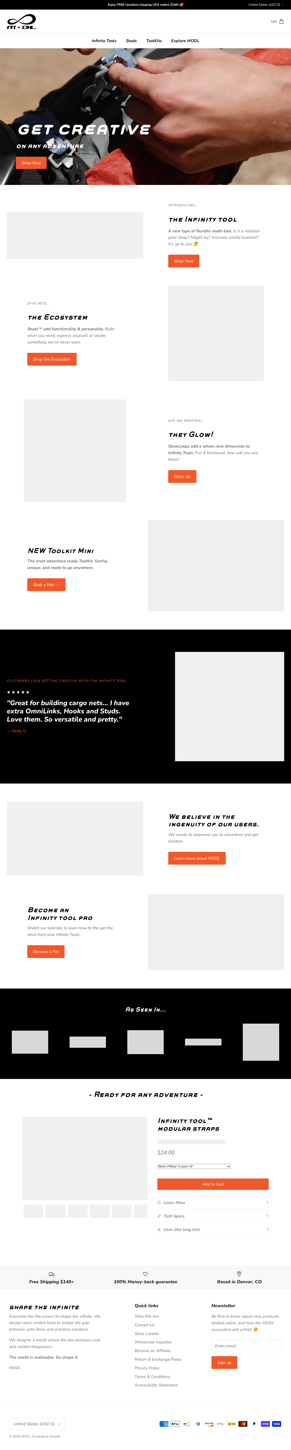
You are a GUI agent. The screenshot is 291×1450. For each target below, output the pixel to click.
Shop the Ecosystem (52, 359)
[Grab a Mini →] (216, 565)
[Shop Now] (75, 235)
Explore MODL (185, 41)
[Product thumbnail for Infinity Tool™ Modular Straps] (33, 1211)
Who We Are (147, 1316)
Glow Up (182, 476)
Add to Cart (213, 1184)
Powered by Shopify (46, 1436)
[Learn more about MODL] (75, 839)
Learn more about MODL (197, 858)
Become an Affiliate (153, 1350)
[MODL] (22, 21)
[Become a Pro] (216, 932)
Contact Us (145, 1325)
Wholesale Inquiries (153, 1342)
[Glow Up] (75, 451)
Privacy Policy (147, 1368)
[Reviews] (191, 1142)
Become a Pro (46, 951)
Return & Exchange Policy (158, 1359)
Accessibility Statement (156, 1385)
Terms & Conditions (152, 1376)
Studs (131, 41)
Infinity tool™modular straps (188, 1124)
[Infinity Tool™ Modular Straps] (85, 1158)
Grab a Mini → (46, 584)
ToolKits (154, 41)
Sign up (224, 1362)
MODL (25, 1436)
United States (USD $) (264, 5)
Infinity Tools (104, 41)
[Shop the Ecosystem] (216, 333)
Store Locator (147, 1333)
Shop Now (31, 163)
